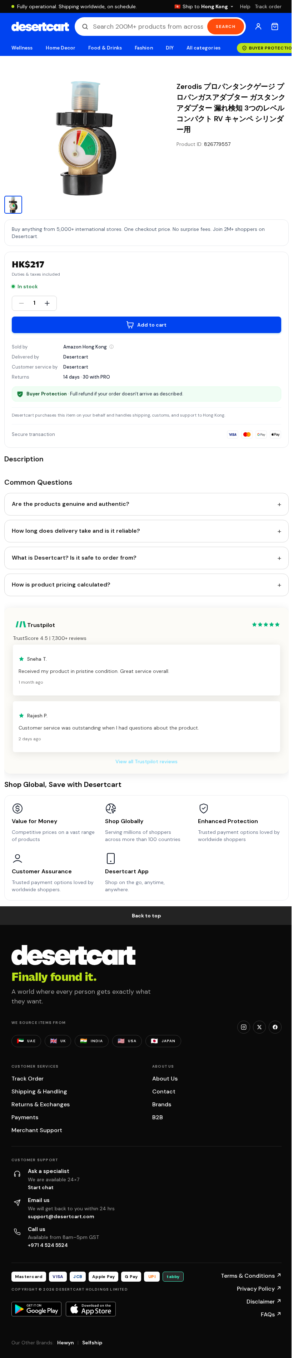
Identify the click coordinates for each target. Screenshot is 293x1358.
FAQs (271, 1314)
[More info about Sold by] (111, 346)
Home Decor (61, 48)
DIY (170, 48)
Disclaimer (264, 1301)
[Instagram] (243, 1027)
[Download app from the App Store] (91, 1309)
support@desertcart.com (61, 1216)
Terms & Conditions (251, 1275)
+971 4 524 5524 (48, 1245)
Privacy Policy (259, 1288)
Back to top (146, 915)
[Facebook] (275, 1027)
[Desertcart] (40, 26)
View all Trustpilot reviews (146, 761)
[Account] (258, 26)
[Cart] (275, 26)
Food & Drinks (105, 48)
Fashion (144, 48)
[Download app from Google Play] (36, 1309)
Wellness (22, 48)
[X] (259, 1027)
